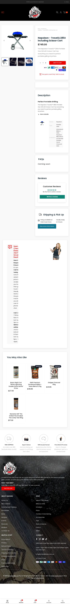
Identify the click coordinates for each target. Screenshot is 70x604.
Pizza (37, 510)
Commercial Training (8, 507)
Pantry (38, 527)
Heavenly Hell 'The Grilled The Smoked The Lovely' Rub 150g (16, 416)
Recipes (4, 517)
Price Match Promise (61, 445)
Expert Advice (26, 445)
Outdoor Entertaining (43, 514)
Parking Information (8, 556)
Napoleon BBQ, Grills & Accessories (59, 136)
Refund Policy (6, 546)
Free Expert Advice (8, 563)
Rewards (4, 524)
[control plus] (46, 63)
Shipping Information (8, 553)
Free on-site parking (37, 578)
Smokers (39, 507)
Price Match (5, 539)
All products (43, 28)
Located (4, 477)
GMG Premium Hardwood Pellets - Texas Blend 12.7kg (35, 384)
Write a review (52, 197)
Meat (38, 531)
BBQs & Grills (40, 504)
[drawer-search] (57, 12)
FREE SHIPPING (9, 445)
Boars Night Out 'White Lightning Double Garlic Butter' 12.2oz (16, 385)
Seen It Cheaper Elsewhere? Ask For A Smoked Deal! (60, 449)
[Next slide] (30, 40)
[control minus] (39, 63)
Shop (39, 28)
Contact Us (5, 531)
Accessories (40, 517)
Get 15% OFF (8, 488)
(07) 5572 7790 (41, 558)
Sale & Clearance (42, 500)
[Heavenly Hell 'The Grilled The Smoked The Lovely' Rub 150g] (16, 404)
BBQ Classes (5, 504)
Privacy (4, 543)
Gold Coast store (56, 576)
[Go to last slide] (4, 40)
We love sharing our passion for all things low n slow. (26, 449)
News (3, 514)
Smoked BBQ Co (13, 576)
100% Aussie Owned (43, 445)
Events (3, 521)
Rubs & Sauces (41, 524)
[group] (5, 62)
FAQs (3, 560)
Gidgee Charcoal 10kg (54, 383)
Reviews (4, 527)
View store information (47, 226)
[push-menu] (2, 12)
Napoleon (59, 122)
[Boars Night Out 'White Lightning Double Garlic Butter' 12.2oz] (16, 373)
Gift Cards (5, 566)
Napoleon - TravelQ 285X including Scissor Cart (48, 30)
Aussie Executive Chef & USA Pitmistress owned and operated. (43, 449)
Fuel (37, 521)
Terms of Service (7, 549)
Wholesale (5, 510)
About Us (4, 500)
